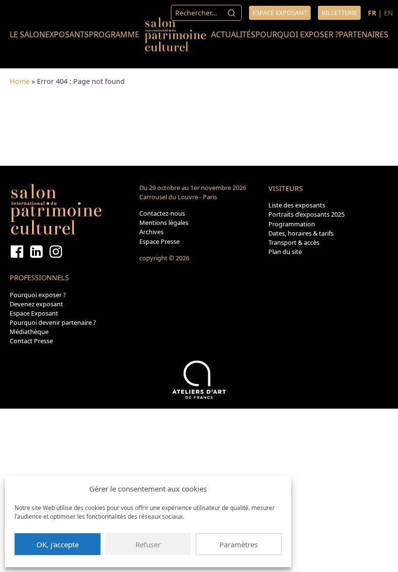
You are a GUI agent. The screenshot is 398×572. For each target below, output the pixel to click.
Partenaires (363, 34)
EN (388, 12)
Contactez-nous (162, 213)
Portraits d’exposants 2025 (306, 214)
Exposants (67, 34)
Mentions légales (163, 222)
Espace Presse (159, 241)
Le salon (27, 34)
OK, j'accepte (57, 544)
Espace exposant (280, 12)
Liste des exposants (296, 205)
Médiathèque (29, 331)
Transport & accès (293, 242)
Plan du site (285, 251)
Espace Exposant (34, 313)
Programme (114, 34)
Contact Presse (31, 340)
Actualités (233, 34)
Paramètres (238, 544)
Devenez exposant (36, 304)
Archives (151, 231)
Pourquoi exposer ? (297, 34)
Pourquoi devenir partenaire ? (53, 322)
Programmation (291, 224)
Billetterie (339, 12)
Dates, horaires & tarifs (300, 233)
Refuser (148, 544)
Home (20, 81)
